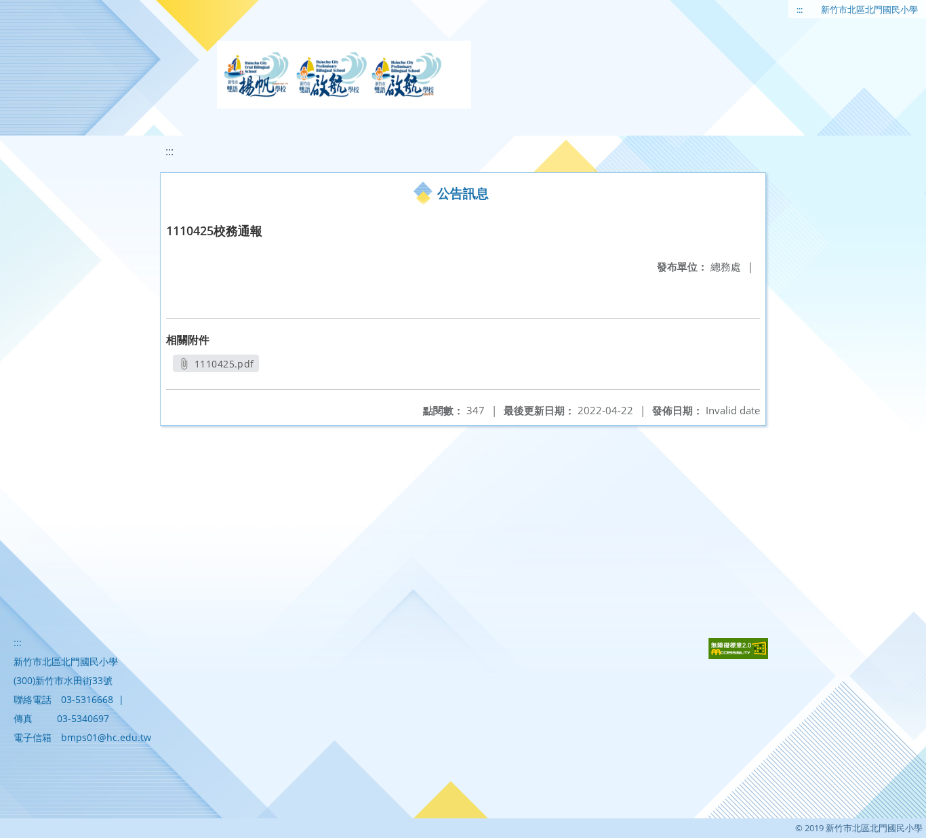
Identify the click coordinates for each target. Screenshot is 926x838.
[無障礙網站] (738, 655)
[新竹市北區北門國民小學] (344, 74)
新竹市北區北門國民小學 (869, 9)
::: (800, 9)
